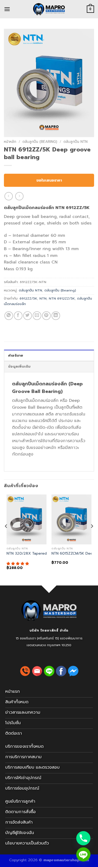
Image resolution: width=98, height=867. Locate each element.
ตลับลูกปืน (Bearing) (39, 141)
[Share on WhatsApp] (8, 315)
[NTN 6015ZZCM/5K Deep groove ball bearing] (71, 519)
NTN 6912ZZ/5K (62, 298)
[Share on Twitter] (27, 315)
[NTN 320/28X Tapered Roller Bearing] (27, 519)
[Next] (91, 536)
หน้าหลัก (10, 141)
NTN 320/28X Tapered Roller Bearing (39, 553)
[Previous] (6, 536)
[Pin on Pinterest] (46, 315)
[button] (18, 563)
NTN (43, 298)
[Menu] (7, 9)
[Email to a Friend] (37, 315)
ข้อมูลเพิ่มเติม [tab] (19, 366)
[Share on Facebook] (18, 315)
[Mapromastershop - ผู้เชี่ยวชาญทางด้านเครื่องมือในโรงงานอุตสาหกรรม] (49, 9)
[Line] (83, 854)
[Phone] (83, 838)
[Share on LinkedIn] (55, 315)
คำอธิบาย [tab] (15, 355)
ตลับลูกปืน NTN (76, 141)
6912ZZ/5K (28, 298)
